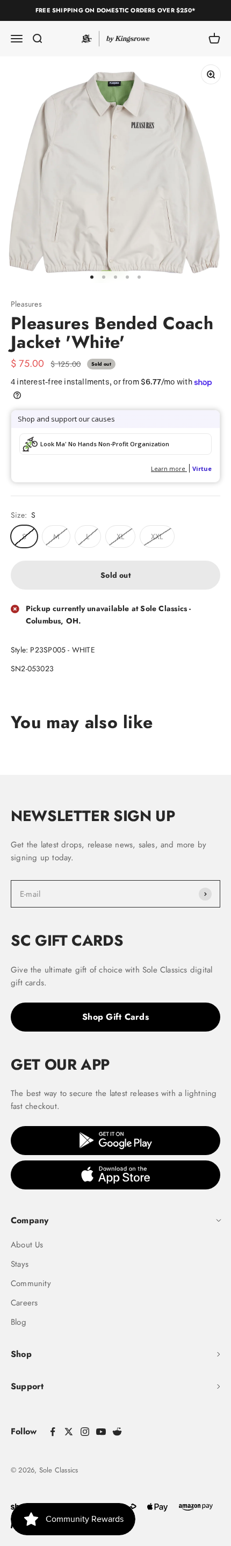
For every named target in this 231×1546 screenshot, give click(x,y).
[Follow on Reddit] (117, 1431)
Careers (24, 1303)
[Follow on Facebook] (52, 1431)
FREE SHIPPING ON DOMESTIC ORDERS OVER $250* (115, 10)
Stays (19, 1264)
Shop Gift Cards (115, 1017)
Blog (18, 1322)
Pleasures (26, 304)
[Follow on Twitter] (68, 1431)
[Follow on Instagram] (85, 1431)
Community (31, 1283)
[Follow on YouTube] (101, 1431)
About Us (27, 1245)
